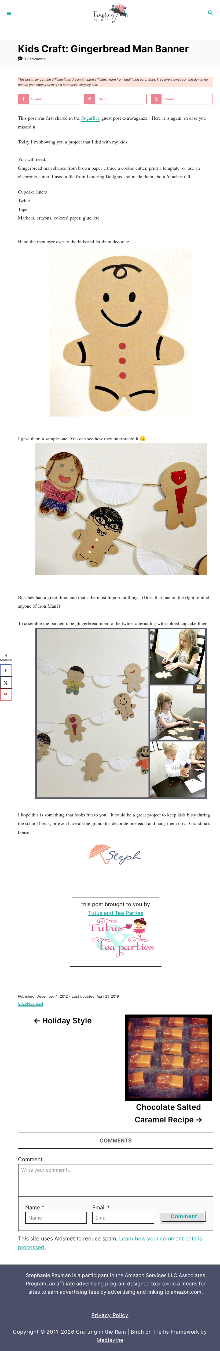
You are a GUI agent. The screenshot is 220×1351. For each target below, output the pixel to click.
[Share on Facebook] (6, 670)
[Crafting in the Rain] (109, 13)
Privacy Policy (109, 1315)
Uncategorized (30, 1003)
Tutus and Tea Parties (115, 913)
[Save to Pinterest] (6, 694)
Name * (34, 1207)
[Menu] (9, 13)
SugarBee (90, 118)
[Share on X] (6, 682)
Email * (101, 1207)
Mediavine (110, 1340)
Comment (30, 1159)
